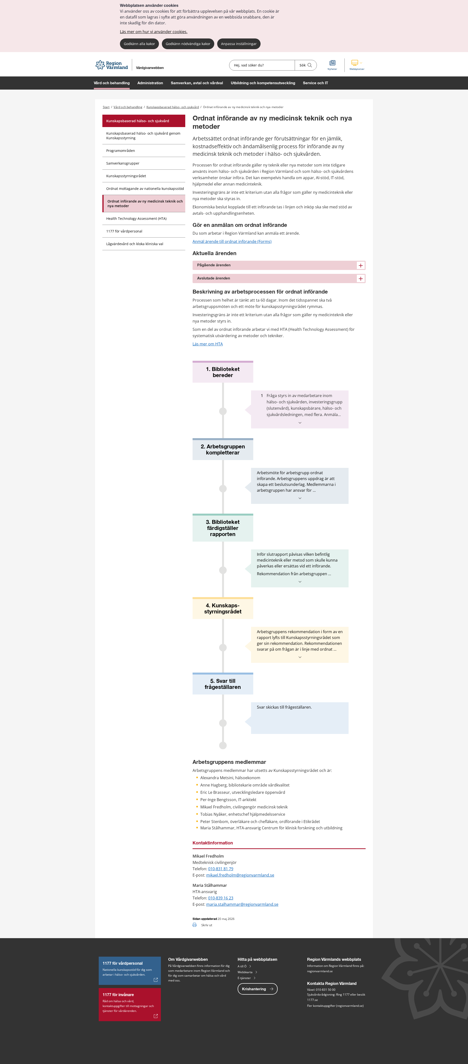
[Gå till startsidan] (131, 69)
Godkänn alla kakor (139, 43)
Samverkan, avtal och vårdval (197, 83)
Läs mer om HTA (208, 344)
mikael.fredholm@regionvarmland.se (240, 875)
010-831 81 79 (220, 868)
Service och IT (315, 83)
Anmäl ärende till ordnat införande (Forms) (232, 241)
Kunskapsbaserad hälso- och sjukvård (172, 107)
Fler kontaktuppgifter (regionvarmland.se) (335, 1006)
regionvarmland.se (320, 971)
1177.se (312, 1000)
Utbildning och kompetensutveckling (263, 83)
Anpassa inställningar (239, 43)
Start (106, 107)
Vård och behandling (112, 83)
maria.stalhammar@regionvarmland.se (242, 904)
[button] (357, 65)
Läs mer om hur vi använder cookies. (153, 31)
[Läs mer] (300, 423)
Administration (150, 83)
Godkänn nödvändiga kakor (188, 43)
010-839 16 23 (220, 898)
